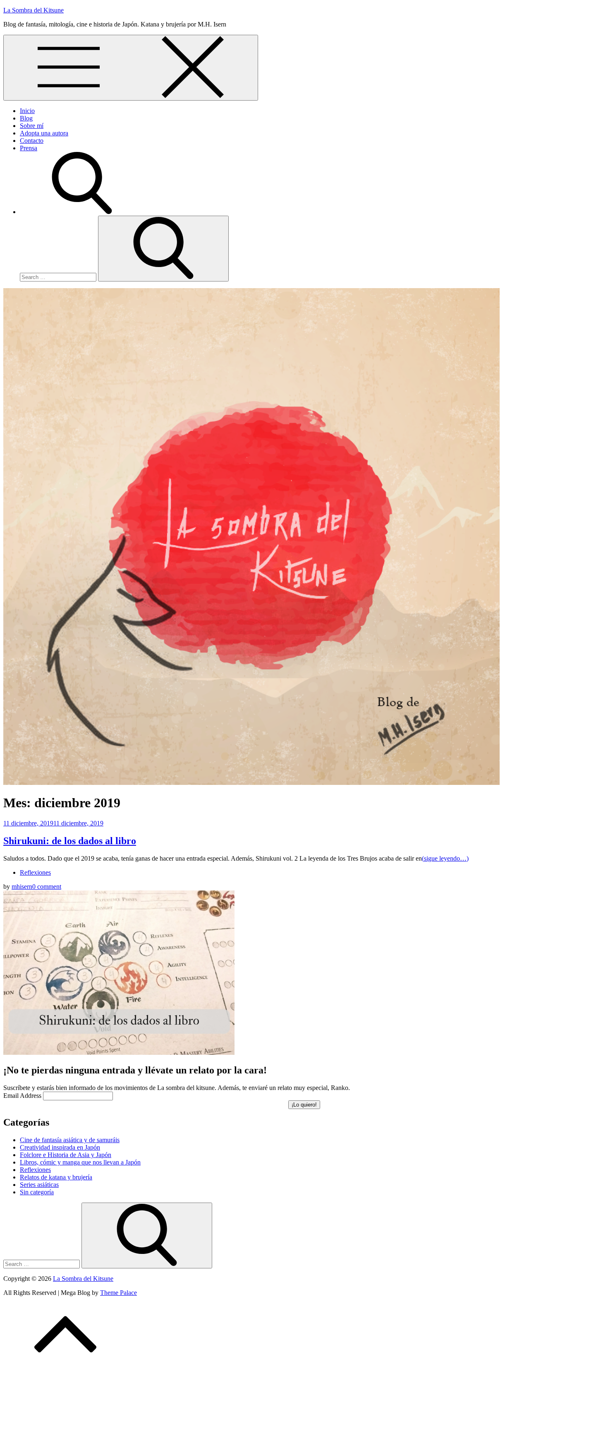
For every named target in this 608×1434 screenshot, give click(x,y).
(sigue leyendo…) (445, 858)
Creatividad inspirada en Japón (60, 1147)
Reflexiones (35, 872)
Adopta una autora (44, 133)
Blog (26, 118)
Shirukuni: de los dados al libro (69, 840)
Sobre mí (31, 125)
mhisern (22, 886)
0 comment (46, 886)
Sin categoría (37, 1192)
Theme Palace (118, 1292)
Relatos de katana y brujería (56, 1177)
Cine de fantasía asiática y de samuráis (70, 1139)
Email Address (22, 1095)
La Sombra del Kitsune (33, 10)
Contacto (31, 140)
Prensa (28, 148)
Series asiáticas (39, 1184)
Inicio (27, 110)
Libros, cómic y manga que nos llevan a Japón (80, 1162)
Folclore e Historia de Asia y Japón (65, 1154)
